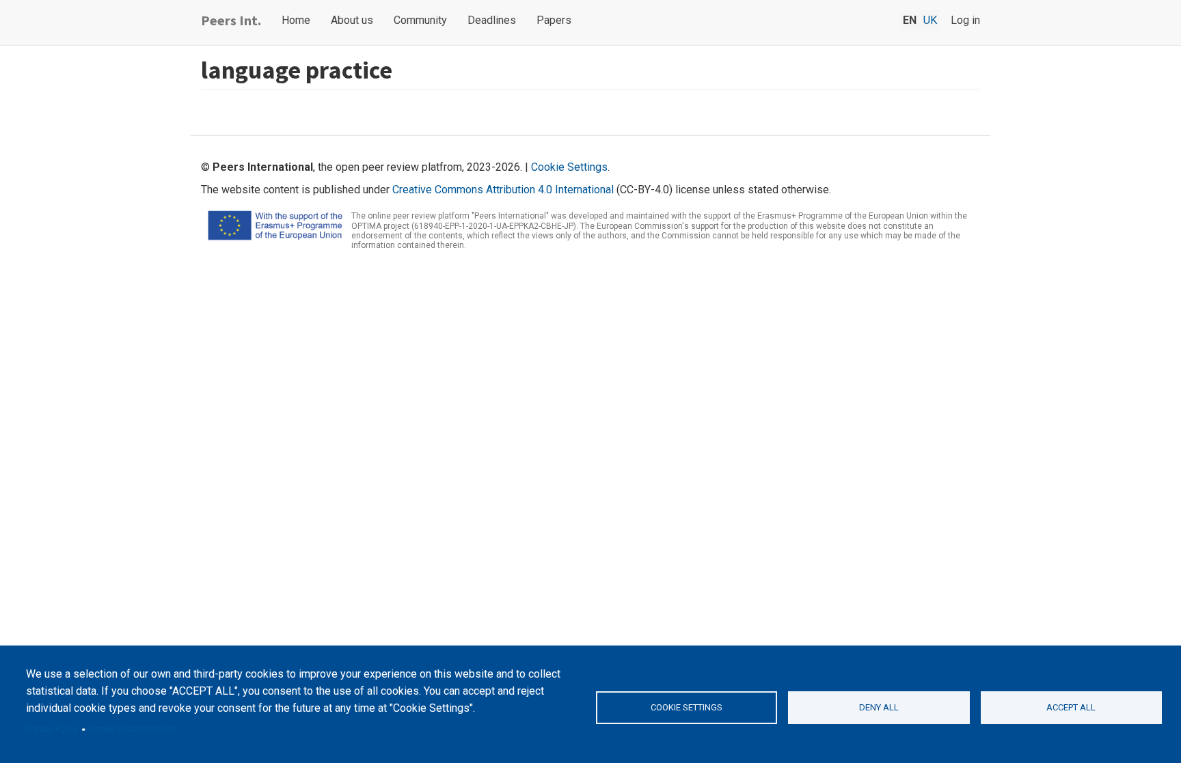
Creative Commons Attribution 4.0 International (503, 189)
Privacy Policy (52, 729)
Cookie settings (686, 707)
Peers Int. (231, 20)
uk (930, 20)
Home (296, 20)
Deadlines (491, 20)
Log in (965, 20)
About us (352, 20)
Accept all (1071, 707)
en (910, 20)
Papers (554, 20)
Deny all (879, 707)
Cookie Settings (569, 167)
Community (420, 20)
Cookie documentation (133, 729)
